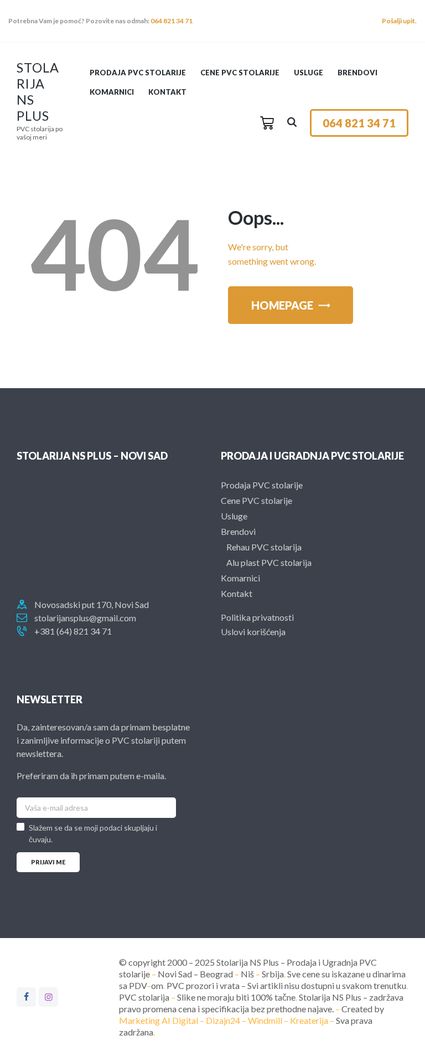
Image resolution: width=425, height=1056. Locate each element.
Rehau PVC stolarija (264, 547)
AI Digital (180, 1020)
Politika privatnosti (257, 617)
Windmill (265, 1020)
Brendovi (238, 531)
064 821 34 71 (172, 21)
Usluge (234, 516)
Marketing (139, 1020)
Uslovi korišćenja (253, 631)
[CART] (267, 123)
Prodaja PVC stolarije (262, 485)
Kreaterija (309, 1020)
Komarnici (240, 578)
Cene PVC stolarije (256, 500)
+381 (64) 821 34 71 (73, 631)
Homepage (282, 305)
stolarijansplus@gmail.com (85, 617)
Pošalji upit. (399, 21)
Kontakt (236, 593)
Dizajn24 (223, 1020)
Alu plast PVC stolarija (269, 562)
